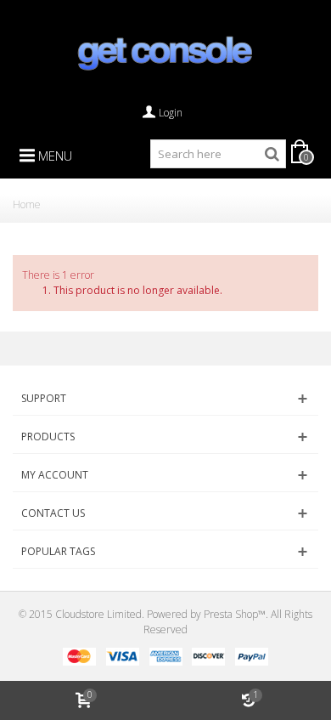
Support (43, 398)
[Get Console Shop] (165, 52)
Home (27, 204)
